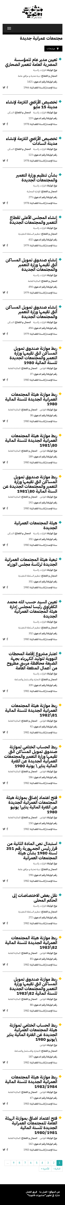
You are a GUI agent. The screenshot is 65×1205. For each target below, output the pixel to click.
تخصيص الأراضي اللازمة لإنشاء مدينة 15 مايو (31, 104)
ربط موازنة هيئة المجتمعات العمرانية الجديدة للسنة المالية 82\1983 (31, 942)
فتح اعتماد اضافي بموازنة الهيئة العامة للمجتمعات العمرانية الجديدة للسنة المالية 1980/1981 (31, 1125)
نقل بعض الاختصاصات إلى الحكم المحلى (34, 897)
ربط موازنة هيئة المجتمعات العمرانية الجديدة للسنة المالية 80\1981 (31, 440)
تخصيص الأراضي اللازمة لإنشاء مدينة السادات (31, 141)
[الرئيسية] (32, 12)
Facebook (7, 87)
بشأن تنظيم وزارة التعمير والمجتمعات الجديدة (36, 177)
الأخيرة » (45, 1168)
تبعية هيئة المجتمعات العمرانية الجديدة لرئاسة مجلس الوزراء (31, 561)
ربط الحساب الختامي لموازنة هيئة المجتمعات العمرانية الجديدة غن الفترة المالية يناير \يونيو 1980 (32, 1032)
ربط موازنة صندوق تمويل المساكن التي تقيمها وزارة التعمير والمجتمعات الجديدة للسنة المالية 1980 (33, 355)
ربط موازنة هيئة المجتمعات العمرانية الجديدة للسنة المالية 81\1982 (31, 710)
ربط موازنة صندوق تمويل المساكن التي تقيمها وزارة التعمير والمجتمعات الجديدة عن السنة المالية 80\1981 (30, 484)
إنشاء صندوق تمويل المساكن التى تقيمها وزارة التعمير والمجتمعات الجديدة (31, 312)
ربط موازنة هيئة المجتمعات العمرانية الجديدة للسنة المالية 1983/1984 (31, 1082)
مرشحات (51, 48)
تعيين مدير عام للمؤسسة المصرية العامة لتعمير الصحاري (31, 62)
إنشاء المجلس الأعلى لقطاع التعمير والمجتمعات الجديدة (33, 220)
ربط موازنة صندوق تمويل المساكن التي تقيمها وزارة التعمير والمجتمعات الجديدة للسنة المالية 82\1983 (33, 986)
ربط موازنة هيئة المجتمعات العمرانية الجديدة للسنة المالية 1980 (31, 399)
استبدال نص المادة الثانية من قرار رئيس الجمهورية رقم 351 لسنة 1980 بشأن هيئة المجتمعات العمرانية (31, 850)
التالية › (57, 1168)
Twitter (4, 87)
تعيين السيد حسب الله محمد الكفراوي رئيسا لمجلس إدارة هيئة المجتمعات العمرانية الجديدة (32, 609)
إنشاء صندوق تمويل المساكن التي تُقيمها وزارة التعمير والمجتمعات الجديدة (31, 265)
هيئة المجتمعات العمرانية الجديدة (35, 525)
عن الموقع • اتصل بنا (49, 1192)
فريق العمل (31, 1192)
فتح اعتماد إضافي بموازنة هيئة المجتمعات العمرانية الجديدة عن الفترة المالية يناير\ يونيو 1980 (31, 804)
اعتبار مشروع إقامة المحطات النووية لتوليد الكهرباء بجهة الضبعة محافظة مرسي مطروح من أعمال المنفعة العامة (32, 661)
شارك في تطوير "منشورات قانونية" (43, 1195)
